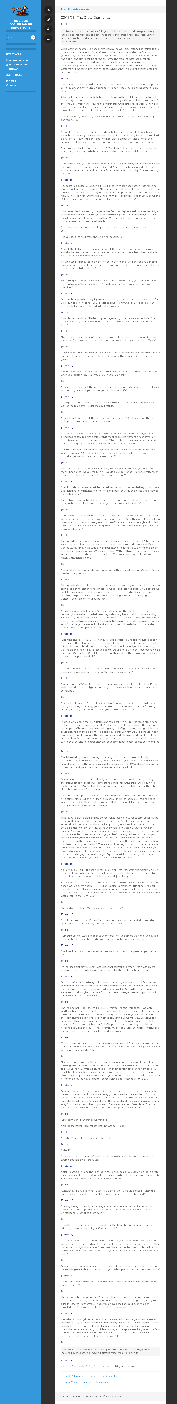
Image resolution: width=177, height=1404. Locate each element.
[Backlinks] (48, 26)
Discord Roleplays (108, 1376)
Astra (108, 1382)
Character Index (80, 1382)
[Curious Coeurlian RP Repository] (21, 11)
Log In (12, 85)
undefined (33, 37)
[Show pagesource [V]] (48, 7)
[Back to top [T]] (48, 36)
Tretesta (97, 1382)
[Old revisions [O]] (48, 16)
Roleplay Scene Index (83, 1376)
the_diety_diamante (78, 9)
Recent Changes (18, 60)
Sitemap (13, 69)
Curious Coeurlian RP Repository (20, 24)
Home (64, 1376)
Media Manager (17, 64)
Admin (12, 81)
